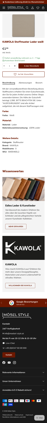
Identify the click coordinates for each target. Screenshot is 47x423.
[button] (43, 7)
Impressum (29, 415)
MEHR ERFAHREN (16, 226)
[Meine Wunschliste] (37, 7)
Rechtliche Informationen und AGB (14, 417)
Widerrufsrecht (7, 415)
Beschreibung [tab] (8, 82)
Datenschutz (19, 415)
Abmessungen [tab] (25, 82)
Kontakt (9, 355)
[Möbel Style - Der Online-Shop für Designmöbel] (16, 7)
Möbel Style (11, 411)
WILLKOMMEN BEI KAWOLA (20, 285)
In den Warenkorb (31, 66)
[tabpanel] (23, 125)
